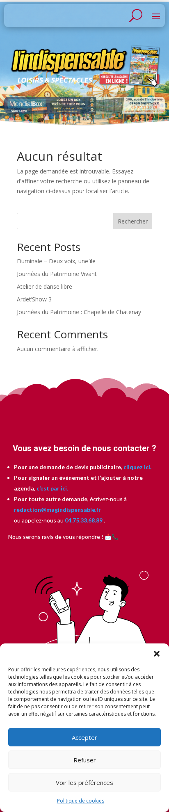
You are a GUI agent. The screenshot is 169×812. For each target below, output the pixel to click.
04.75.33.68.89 (83, 520)
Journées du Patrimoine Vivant (57, 274)
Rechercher (133, 221)
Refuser (84, 760)
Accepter (84, 737)
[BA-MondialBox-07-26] (84, 111)
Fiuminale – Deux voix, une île (56, 261)
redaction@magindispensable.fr (57, 509)
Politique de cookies (80, 800)
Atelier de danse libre (44, 286)
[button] (157, 654)
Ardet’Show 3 (34, 299)
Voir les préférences (84, 782)
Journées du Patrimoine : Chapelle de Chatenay (79, 312)
